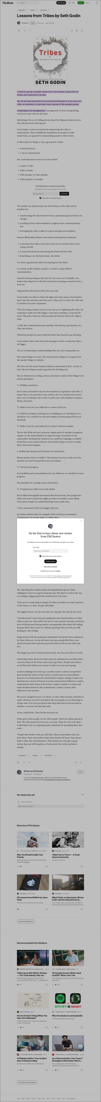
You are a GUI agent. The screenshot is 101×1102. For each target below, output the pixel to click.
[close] (81, 521)
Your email (36, 547)
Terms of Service (58, 576)
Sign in (59, 571)
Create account (50, 561)
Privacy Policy (68, 576)
